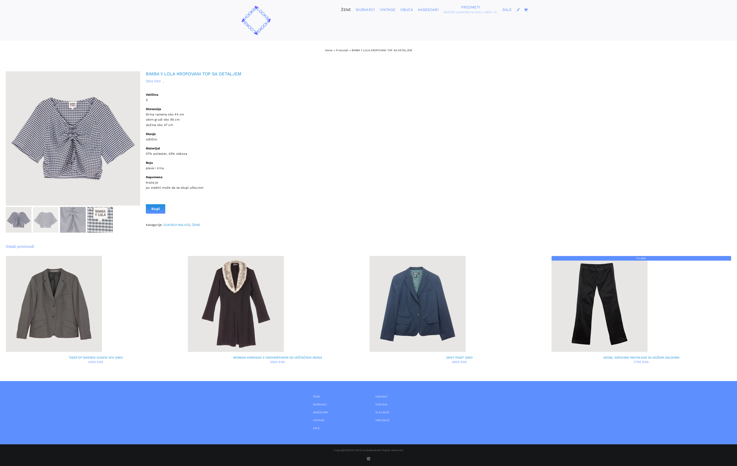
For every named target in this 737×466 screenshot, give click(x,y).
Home (329, 50)
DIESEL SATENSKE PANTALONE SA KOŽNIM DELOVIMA (641, 357)
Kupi (155, 209)
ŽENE (196, 225)
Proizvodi (342, 50)
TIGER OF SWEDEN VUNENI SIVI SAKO (96, 357)
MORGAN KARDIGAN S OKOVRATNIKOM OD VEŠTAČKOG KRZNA (277, 357)
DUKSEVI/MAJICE (177, 225)
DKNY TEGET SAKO (459, 357)
